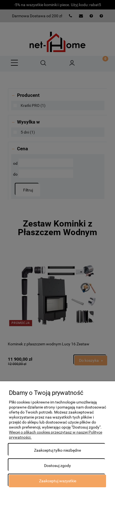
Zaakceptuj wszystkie (57, 481)
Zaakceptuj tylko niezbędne (57, 450)
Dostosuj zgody (57, 465)
